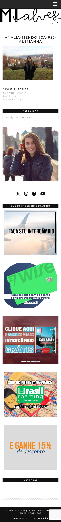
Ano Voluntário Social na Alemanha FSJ (15, 94)
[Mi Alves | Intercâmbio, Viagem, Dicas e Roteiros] (30, 14)
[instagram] (26, 193)
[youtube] (42, 193)
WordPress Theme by (30, 518)
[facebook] (34, 193)
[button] (56, 4)
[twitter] (18, 193)
